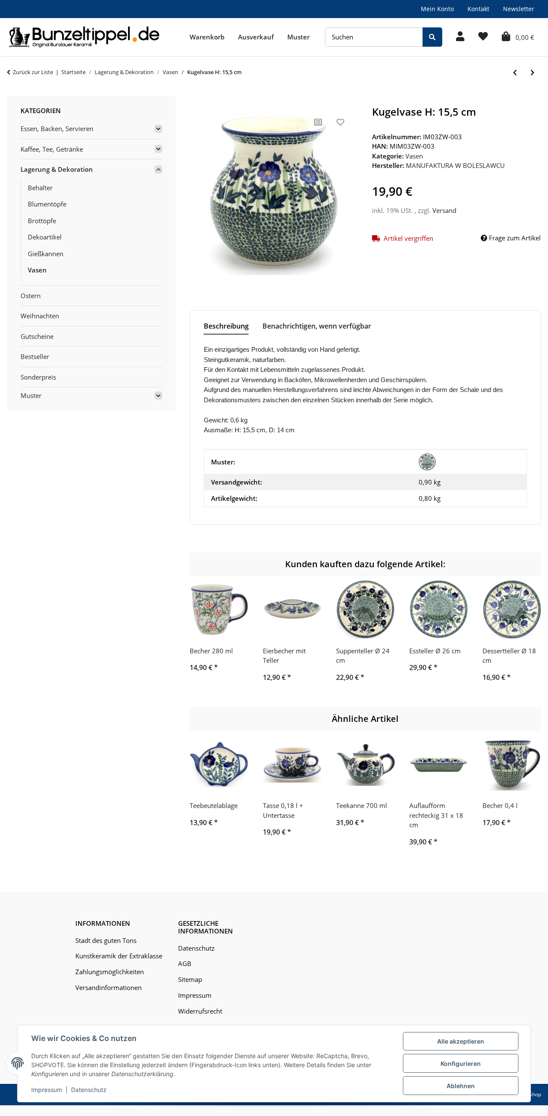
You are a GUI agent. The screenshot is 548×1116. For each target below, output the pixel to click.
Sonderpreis (38, 377)
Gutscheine (37, 336)
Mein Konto (437, 9)
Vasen (414, 156)
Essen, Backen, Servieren (57, 128)
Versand (444, 210)
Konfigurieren (461, 1063)
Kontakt (478, 9)
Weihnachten (40, 315)
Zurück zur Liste (33, 72)
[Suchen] (432, 37)
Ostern (31, 295)
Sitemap (190, 979)
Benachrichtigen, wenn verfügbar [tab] (316, 326)
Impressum (46, 1089)
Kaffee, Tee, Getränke (52, 149)
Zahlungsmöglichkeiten (109, 971)
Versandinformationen (108, 987)
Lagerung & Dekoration (57, 169)
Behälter (40, 187)
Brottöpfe (42, 220)
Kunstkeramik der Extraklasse (118, 955)
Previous (204, 636)
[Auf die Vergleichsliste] (318, 122)
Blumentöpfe (47, 204)
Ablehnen (461, 1085)
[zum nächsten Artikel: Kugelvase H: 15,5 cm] (532, 72)
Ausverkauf (256, 37)
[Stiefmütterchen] (427, 461)
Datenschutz (89, 1089)
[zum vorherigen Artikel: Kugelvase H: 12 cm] (515, 72)
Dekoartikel (45, 237)
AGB (184, 963)
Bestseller (35, 356)
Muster (298, 37)
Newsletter (518, 9)
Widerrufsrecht (200, 1011)
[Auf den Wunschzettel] (340, 122)
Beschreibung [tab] (226, 326)
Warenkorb (207, 37)
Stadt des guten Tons (106, 940)
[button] (460, 37)
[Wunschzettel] (483, 37)
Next (527, 636)
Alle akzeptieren (460, 1041)
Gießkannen (45, 253)
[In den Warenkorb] (196, 101)
